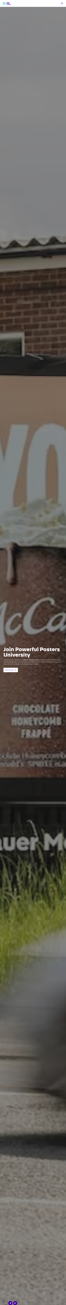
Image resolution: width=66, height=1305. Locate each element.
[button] (61, 3)
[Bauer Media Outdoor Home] (7, 3)
